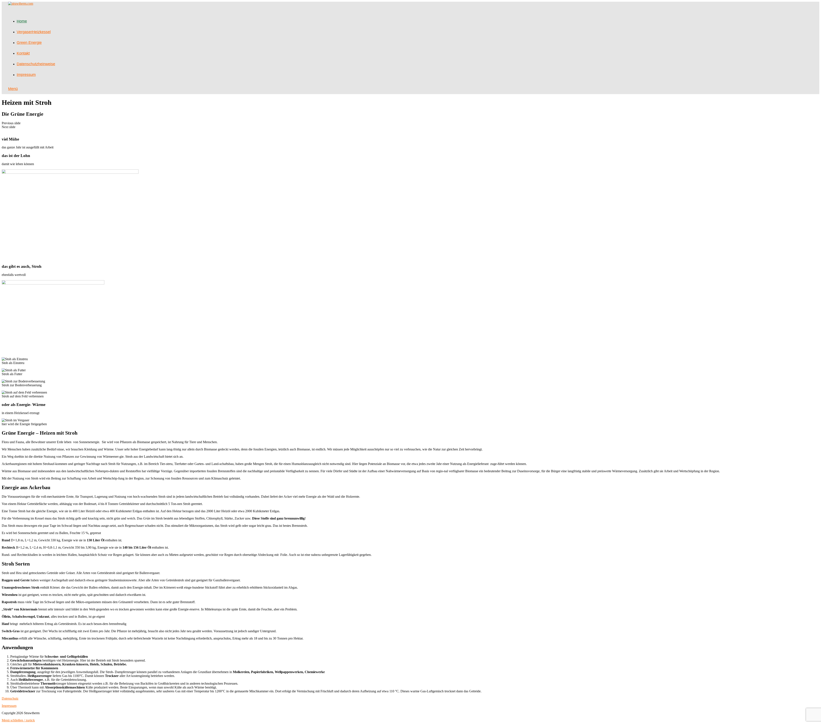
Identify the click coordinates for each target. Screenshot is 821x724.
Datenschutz (10, 698)
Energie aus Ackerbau (26, 487)
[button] (410, 123)
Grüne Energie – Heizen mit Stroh (39, 433)
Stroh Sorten (16, 564)
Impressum (9, 706)
